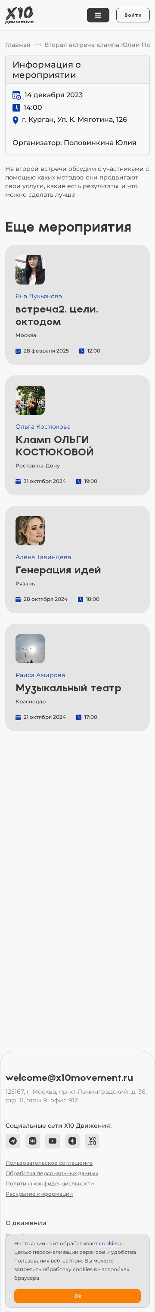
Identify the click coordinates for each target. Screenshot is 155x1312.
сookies (109, 1243)
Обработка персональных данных (52, 1173)
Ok (77, 1296)
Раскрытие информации (39, 1194)
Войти (133, 15)
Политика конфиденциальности (50, 1183)
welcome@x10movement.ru (69, 1078)
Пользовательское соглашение (49, 1163)
